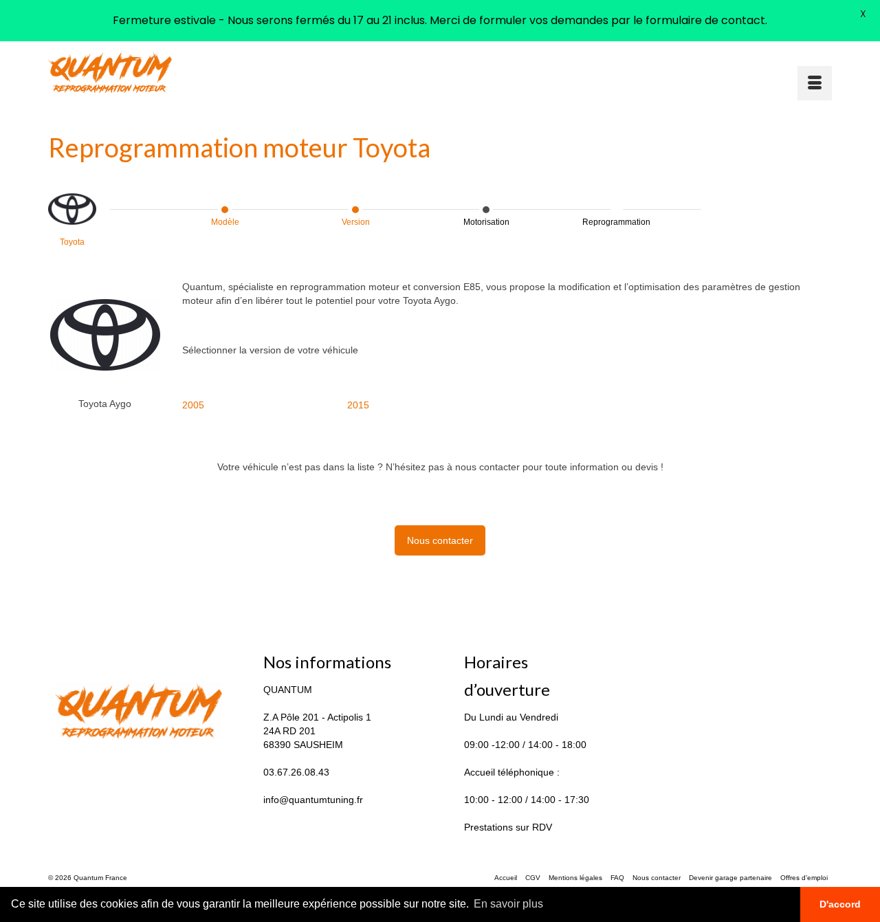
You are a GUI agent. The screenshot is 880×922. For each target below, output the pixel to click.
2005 (193, 404)
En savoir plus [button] (508, 904)
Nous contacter (440, 540)
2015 (358, 404)
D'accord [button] (840, 904)
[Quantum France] (172, 73)
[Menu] (815, 83)
